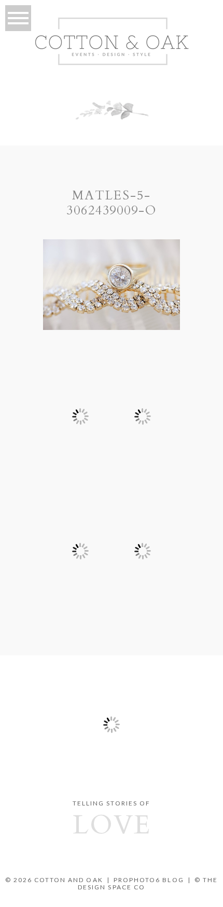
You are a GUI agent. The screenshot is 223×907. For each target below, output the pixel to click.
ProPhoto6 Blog (149, 880)
